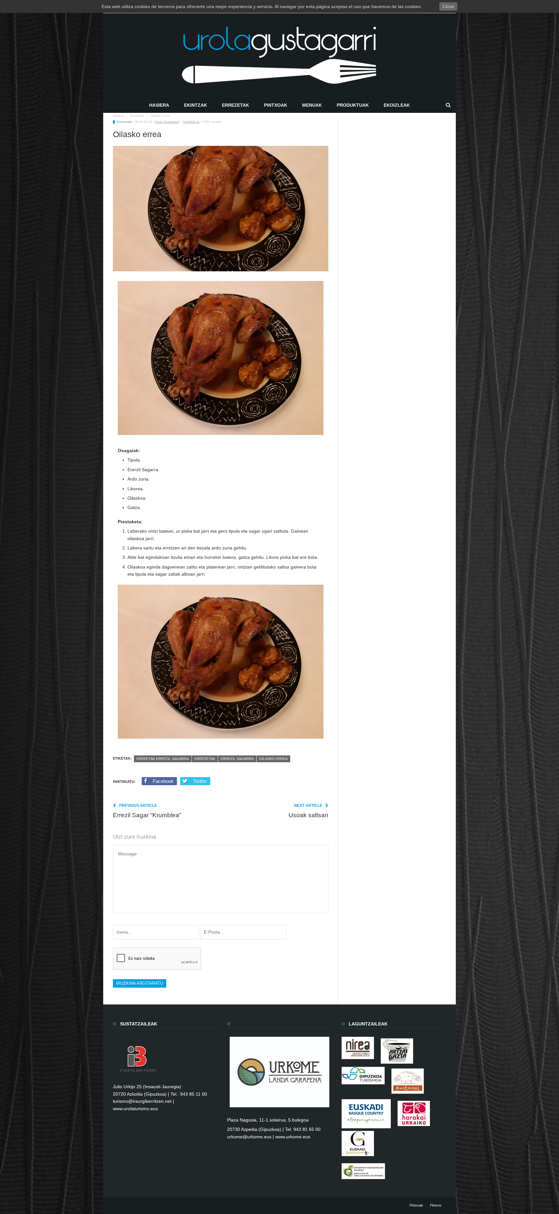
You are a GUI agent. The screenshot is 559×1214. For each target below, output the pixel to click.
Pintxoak (275, 105)
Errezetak (235, 105)
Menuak (312, 105)
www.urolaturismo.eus (135, 1108)
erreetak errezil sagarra (163, 759)
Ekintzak (195, 105)
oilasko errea (273, 759)
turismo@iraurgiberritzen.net (142, 1101)
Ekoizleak (397, 105)
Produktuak (353, 105)
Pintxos (436, 1205)
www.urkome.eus (292, 1136)
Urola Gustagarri (167, 122)
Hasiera (159, 105)
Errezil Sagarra (237, 759)
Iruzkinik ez (191, 122)
